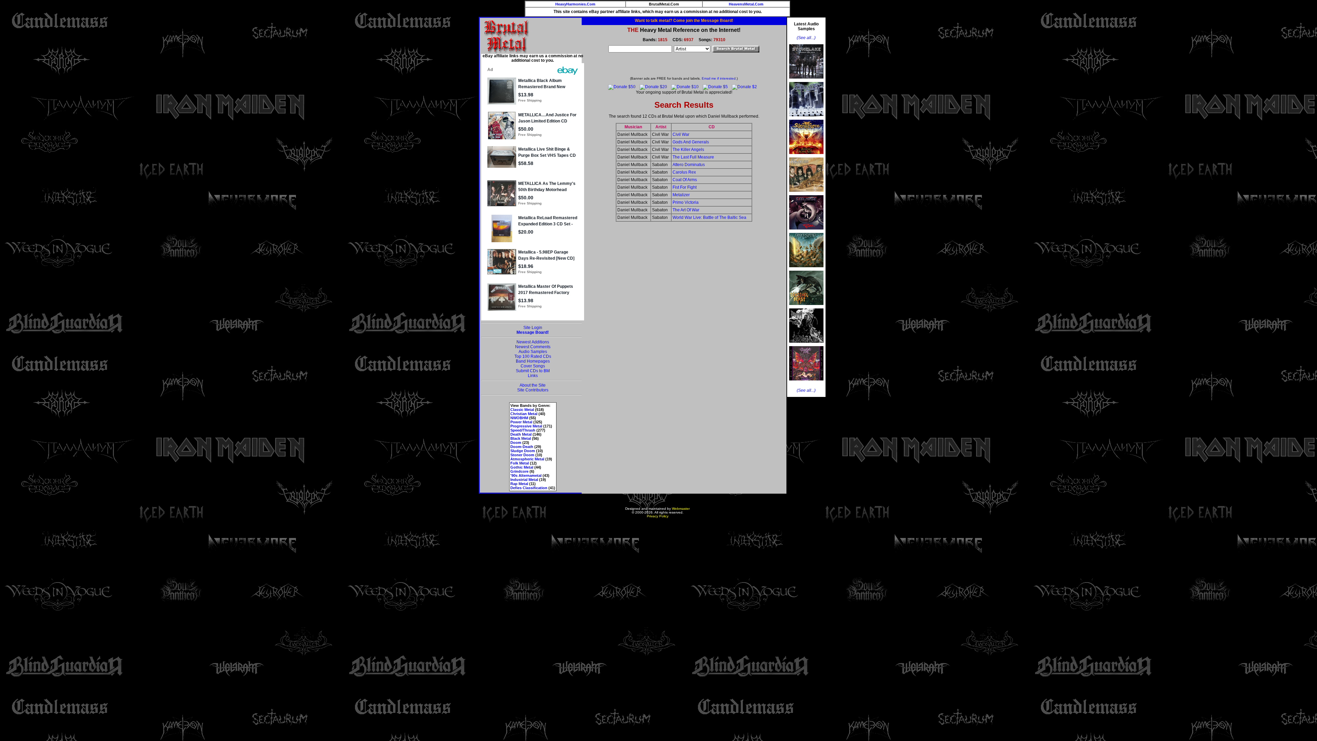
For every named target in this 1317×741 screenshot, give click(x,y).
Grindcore (519, 471)
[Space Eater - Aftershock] (806, 269)
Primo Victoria (686, 202)
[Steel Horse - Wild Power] (806, 231)
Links (533, 375)
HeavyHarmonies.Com (575, 4)
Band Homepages (533, 361)
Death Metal (521, 434)
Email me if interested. (719, 78)
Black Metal (520, 438)
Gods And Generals (691, 142)
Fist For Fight (685, 187)
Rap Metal (519, 484)
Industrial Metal (524, 480)
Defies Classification (528, 488)
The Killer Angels (688, 149)
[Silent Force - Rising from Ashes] (806, 156)
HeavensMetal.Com (746, 4)
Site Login (532, 327)
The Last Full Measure (693, 157)
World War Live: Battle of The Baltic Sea (709, 217)
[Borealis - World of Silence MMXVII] (806, 118)
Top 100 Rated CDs (532, 356)
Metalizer (681, 194)
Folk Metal (519, 463)
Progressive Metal (526, 426)
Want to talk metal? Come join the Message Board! (684, 20)
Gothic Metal (521, 467)
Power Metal (521, 422)
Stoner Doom (522, 455)
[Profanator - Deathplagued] (806, 344)
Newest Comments (532, 346)
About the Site (533, 385)
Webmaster (681, 508)
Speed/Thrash (522, 430)
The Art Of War (686, 210)
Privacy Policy (657, 516)
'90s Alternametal (526, 475)
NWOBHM (519, 418)
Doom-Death (521, 447)
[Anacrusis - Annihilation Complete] (806, 193)
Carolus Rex (684, 172)
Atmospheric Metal (527, 459)
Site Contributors (532, 390)
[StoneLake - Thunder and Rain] (806, 80)
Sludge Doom (522, 451)
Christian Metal (523, 414)
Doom (515, 442)
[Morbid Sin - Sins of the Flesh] (806, 382)
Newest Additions (533, 342)
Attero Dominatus (689, 164)
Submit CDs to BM (533, 370)
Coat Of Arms (685, 179)
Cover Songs (533, 366)
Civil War (681, 134)
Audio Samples (533, 351)
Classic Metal (522, 410)
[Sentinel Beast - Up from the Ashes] (806, 307)
